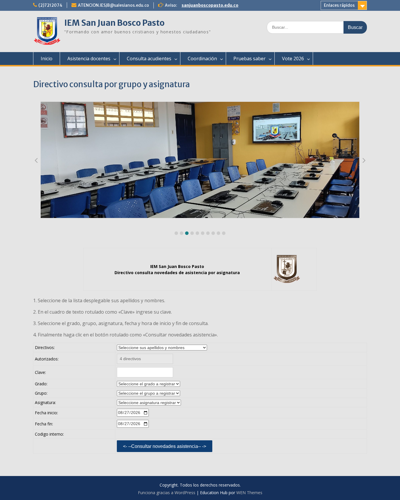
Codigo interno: (49, 434)
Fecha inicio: (46, 412)
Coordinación (202, 58)
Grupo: (41, 393)
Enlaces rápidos (339, 5)
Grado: (41, 383)
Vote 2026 (293, 58)
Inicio (46, 58)
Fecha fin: (44, 424)
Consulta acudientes (149, 58)
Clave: (40, 372)
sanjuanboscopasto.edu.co (210, 5)
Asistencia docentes (88, 58)
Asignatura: (45, 402)
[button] (176, 233)
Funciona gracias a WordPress (166, 492)
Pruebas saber (249, 58)
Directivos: (45, 347)
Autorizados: (47, 359)
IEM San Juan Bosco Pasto (114, 23)
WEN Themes (249, 492)
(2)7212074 (50, 5)
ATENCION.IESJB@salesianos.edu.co (113, 5)
